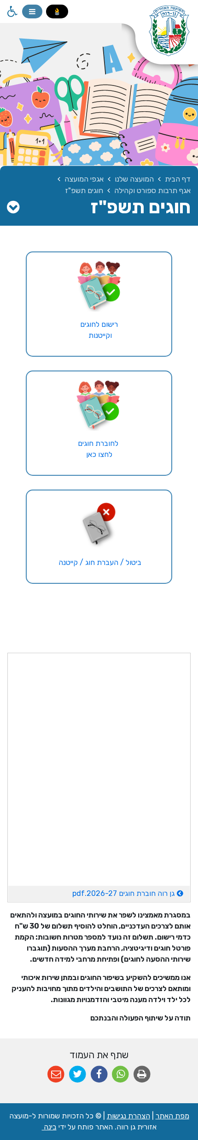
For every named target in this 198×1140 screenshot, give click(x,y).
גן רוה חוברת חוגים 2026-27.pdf (91, 892)
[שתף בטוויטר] (77, 1074)
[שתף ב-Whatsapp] (120, 1074)
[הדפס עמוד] (142, 1074)
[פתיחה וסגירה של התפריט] (32, 11)
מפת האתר (172, 1116)
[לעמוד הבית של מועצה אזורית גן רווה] (160, 37)
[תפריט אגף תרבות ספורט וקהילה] (13, 207)
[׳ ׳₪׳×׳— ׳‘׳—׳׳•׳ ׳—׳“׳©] (99, 404)
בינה (49, 1127)
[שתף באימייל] (56, 1074)
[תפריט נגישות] (11, 11)
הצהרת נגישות (128, 1116)
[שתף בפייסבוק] (99, 1074)
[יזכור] (57, 11)
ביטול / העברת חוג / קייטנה (99, 562)
